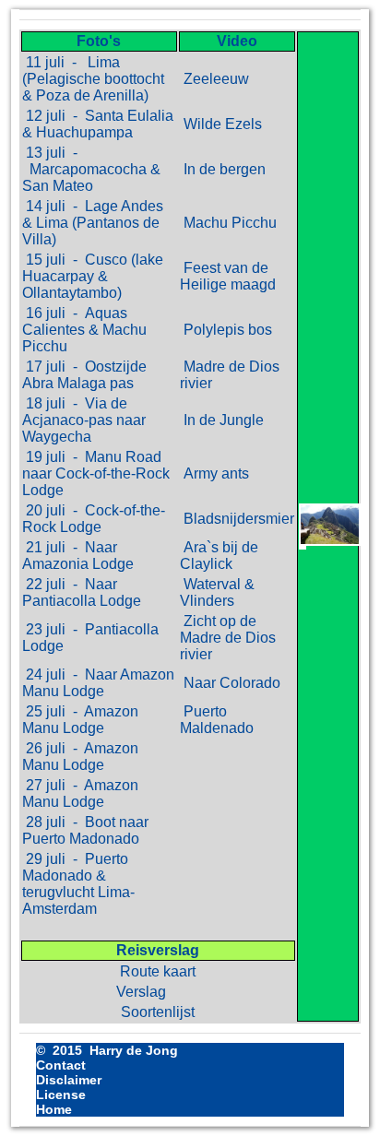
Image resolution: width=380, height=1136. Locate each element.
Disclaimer (68, 1079)
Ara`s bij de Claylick (219, 555)
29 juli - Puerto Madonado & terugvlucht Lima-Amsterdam (78, 884)
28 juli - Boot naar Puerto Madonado (85, 830)
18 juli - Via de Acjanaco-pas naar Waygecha (84, 420)
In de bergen (223, 169)
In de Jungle (222, 420)
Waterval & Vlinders (217, 592)
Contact (61, 1065)
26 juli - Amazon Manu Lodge (80, 756)
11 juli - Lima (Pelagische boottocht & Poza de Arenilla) (93, 78)
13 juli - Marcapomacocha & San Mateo (91, 169)
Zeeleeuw (214, 79)
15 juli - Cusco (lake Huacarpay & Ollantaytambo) (92, 276)
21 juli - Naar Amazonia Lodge (78, 555)
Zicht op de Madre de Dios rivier (228, 637)
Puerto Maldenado (217, 720)
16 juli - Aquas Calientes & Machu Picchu (84, 329)
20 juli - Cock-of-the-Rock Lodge (93, 519)
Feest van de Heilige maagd (228, 276)
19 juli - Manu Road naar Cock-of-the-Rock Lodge (96, 473)
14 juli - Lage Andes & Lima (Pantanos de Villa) (92, 222)
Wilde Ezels (221, 124)
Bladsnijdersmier (237, 519)
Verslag (157, 992)
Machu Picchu (228, 223)
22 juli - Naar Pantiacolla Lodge (81, 592)
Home (54, 1109)
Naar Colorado (230, 683)
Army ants (214, 473)
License (61, 1094)
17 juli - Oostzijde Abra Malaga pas (84, 375)
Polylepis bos (226, 329)
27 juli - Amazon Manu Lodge (80, 793)
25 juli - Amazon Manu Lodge (80, 720)
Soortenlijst (158, 1012)
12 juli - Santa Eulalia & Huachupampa (97, 124)
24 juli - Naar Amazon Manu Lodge (98, 683)
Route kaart (158, 971)
